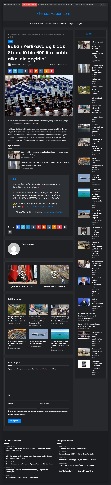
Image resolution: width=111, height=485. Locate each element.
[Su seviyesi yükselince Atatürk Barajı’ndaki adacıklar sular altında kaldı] (60, 334)
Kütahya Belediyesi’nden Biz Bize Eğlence (97, 128)
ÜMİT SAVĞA (16, 65)
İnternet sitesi (44, 403)
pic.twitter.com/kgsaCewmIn (40, 206)
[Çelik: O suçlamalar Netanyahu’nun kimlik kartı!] (84, 302)
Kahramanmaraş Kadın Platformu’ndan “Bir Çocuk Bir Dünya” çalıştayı (97, 248)
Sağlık (55, 24)
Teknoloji (64, 24)
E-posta (11, 403)
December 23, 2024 (54, 212)
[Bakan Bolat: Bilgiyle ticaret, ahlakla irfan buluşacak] (84, 335)
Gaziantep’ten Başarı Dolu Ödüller (97, 351)
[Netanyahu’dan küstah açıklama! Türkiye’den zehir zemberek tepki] (84, 281)
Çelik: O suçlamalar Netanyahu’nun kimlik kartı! (97, 302)
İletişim (79, 24)
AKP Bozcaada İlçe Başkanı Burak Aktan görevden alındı (97, 265)
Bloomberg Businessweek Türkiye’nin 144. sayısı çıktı (97, 365)
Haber (40, 24)
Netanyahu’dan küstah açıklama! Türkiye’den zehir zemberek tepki (97, 285)
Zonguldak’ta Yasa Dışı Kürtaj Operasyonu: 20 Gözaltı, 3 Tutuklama (60, 319)
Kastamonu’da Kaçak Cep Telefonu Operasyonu (97, 231)
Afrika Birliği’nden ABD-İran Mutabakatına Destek (17, 343)
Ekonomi (48, 24)
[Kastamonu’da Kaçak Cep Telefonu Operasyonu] (84, 231)
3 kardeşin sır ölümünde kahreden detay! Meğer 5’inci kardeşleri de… (37, 320)
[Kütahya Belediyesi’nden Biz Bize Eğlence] (84, 128)
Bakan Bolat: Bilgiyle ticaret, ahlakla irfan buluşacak (97, 336)
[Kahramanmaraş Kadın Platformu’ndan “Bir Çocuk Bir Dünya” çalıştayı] (84, 245)
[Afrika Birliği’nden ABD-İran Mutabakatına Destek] (17, 334)
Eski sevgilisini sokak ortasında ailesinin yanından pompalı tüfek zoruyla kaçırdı (97, 50)
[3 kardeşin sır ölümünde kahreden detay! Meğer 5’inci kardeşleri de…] (38, 309)
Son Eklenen (90, 34)
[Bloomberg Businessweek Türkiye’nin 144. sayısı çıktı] (84, 364)
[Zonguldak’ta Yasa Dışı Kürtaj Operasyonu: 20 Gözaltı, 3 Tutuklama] (60, 309)
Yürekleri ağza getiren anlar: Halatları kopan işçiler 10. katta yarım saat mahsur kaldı (66, 4)
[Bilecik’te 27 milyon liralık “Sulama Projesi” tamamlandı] (84, 214)
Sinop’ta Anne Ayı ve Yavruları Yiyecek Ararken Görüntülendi (16, 319)
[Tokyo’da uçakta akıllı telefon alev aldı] (38, 334)
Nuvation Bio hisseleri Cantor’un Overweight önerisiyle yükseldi (87, 316)
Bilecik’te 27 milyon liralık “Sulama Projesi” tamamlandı (97, 215)
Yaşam (71, 24)
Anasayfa (33, 24)
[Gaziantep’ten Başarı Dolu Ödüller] (84, 352)
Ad (9, 395)
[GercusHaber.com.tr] (55, 13)
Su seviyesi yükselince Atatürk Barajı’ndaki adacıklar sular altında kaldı (60, 344)
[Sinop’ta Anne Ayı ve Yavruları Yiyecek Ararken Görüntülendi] (17, 309)
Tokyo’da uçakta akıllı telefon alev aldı (38, 342)
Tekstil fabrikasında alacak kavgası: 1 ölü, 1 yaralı (89, 325)
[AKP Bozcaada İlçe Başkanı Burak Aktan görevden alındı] (84, 264)
